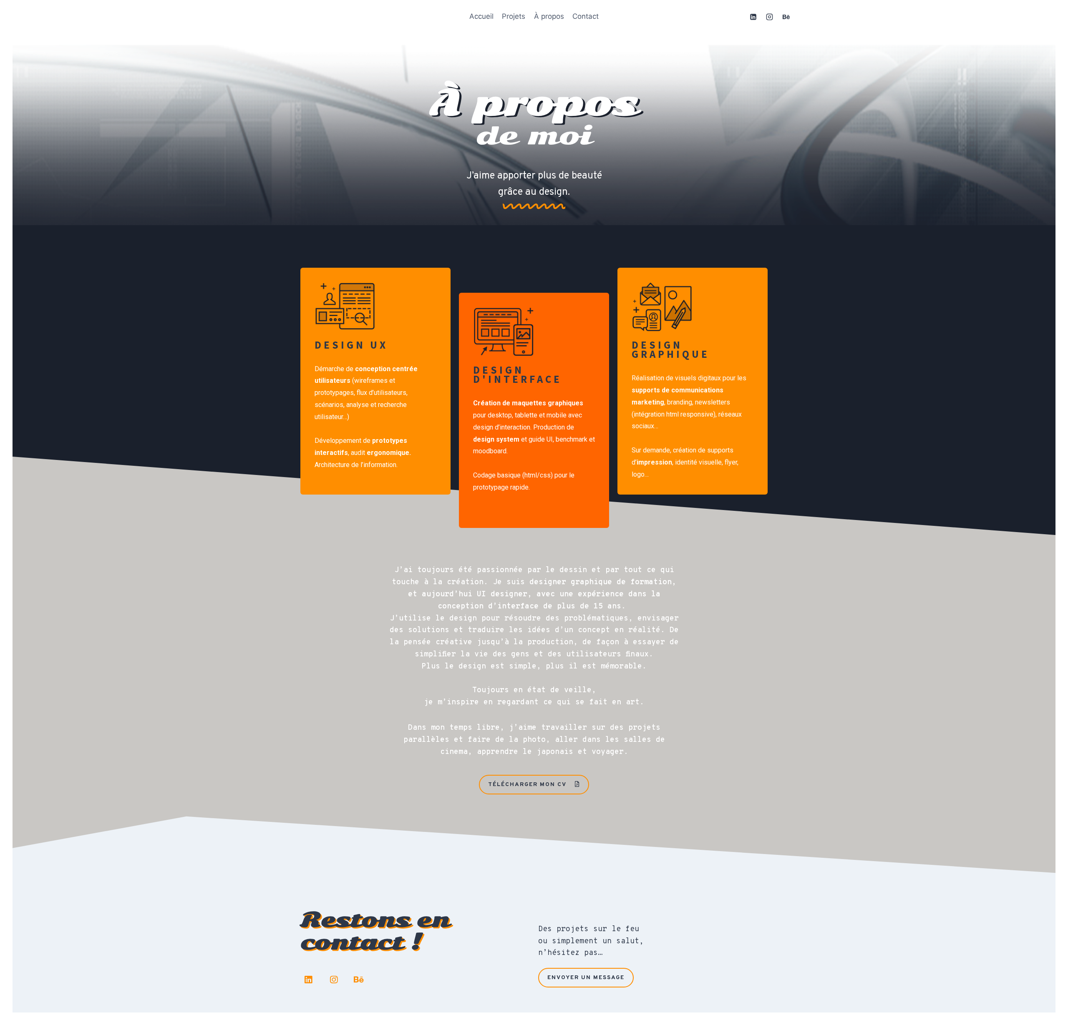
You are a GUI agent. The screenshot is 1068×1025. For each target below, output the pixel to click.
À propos (549, 16)
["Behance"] (786, 17)
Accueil (481, 16)
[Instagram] (334, 979)
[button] (534, 784)
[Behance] (359, 979)
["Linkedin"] (753, 17)
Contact (585, 16)
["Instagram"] (770, 17)
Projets (513, 16)
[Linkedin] (308, 979)
